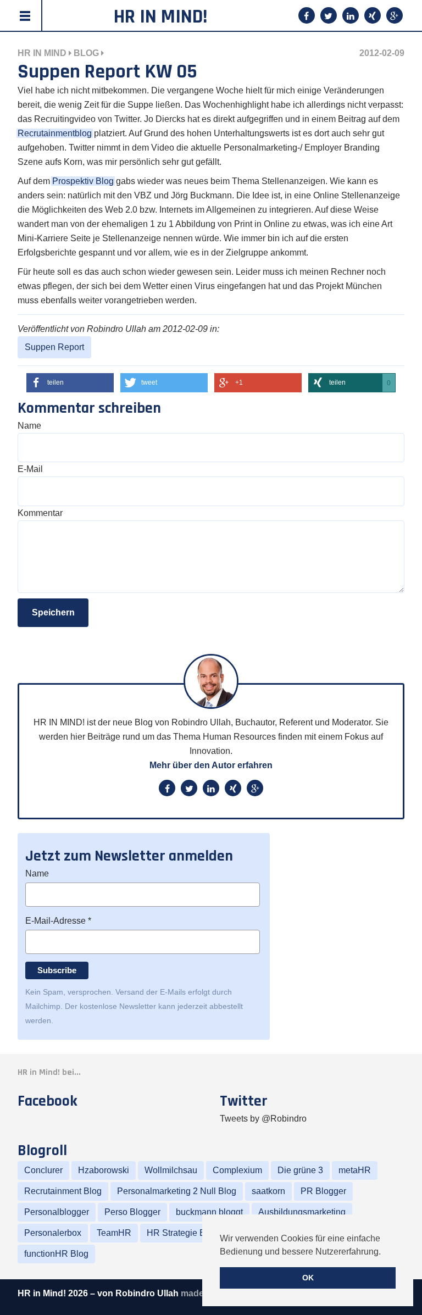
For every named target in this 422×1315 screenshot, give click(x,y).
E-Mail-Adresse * (58, 920)
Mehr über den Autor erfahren (211, 765)
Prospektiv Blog (83, 181)
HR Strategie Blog (182, 1233)
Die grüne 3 (300, 1170)
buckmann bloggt (209, 1212)
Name (29, 425)
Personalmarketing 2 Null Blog (176, 1191)
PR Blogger (323, 1191)
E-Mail (30, 469)
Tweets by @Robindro (263, 1118)
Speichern (53, 612)
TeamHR (114, 1233)
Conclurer (43, 1170)
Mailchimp (42, 1006)
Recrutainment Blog (63, 1191)
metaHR (354, 1170)
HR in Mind (42, 53)
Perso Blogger (132, 1212)
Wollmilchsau (171, 1170)
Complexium (237, 1170)
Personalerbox (52, 1233)
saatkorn (268, 1191)
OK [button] (308, 1277)
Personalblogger (56, 1212)
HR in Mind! (160, 16)
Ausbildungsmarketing (302, 1212)
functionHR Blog (56, 1253)
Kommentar (40, 513)
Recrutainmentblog (55, 133)
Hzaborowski (103, 1170)
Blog (86, 53)
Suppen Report (54, 347)
